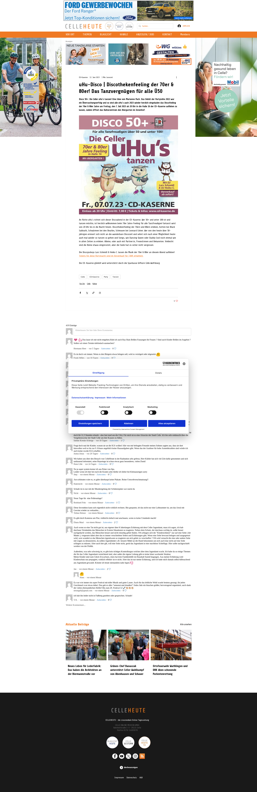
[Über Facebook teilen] (80, 293)
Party (106, 277)
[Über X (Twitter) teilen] (87, 293)
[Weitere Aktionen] (176, 77)
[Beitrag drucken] (100, 293)
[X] (128, 756)
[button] (124, 35)
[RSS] (142, 756)
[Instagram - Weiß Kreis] (135, 756)
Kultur (95, 284)
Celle (83, 277)
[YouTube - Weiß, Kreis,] (121, 756)
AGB (141, 777)
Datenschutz (131, 777)
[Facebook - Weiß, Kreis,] (115, 756)
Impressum (119, 777)
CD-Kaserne (94, 277)
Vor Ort (82, 284)
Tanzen (116, 277)
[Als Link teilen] (93, 293)
